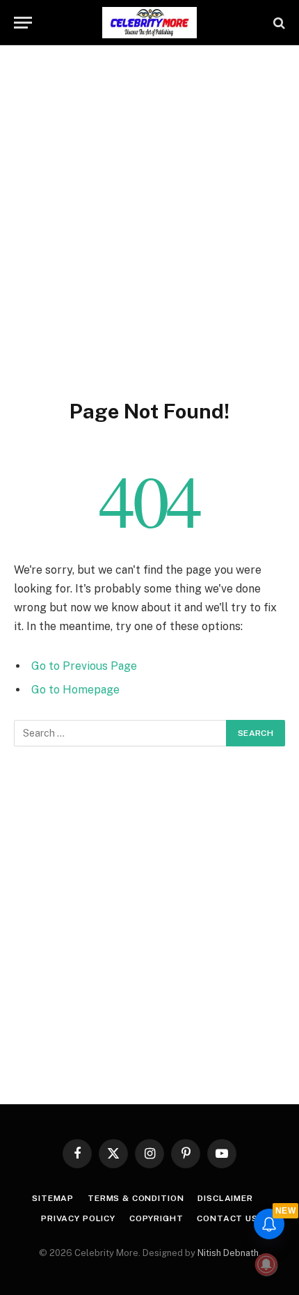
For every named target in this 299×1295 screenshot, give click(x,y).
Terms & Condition (136, 1198)
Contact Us (227, 1218)
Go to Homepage (75, 689)
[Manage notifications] (266, 1264)
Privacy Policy (78, 1218)
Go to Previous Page (84, 666)
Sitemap (53, 1198)
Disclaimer (224, 1198)
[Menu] (23, 22)
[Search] (277, 22)
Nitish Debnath (228, 1253)
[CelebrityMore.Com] (149, 22)
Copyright (156, 1218)
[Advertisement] (149, 219)
